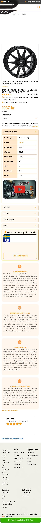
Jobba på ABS (18, 461)
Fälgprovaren (18, 458)
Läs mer (35, 126)
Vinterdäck (25, 496)
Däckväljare (31, 452)
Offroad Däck (31, 464)
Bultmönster (6, 115)
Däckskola (5, 493)
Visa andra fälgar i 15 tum (22, 520)
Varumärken (18, 467)
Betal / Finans (19, 452)
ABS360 (4, 507)
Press (29, 458)
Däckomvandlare (32, 455)
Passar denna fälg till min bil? (21, 232)
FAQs (3, 499)
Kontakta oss (26, 493)
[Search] (38, 7)
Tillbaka (5, 87)
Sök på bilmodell (20, 256)
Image (21, 143)
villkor (16, 455)
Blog (3, 496)
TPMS (29, 461)
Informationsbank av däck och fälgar (9, 503)
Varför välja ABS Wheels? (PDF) (12, 439)
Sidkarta (17, 464)
